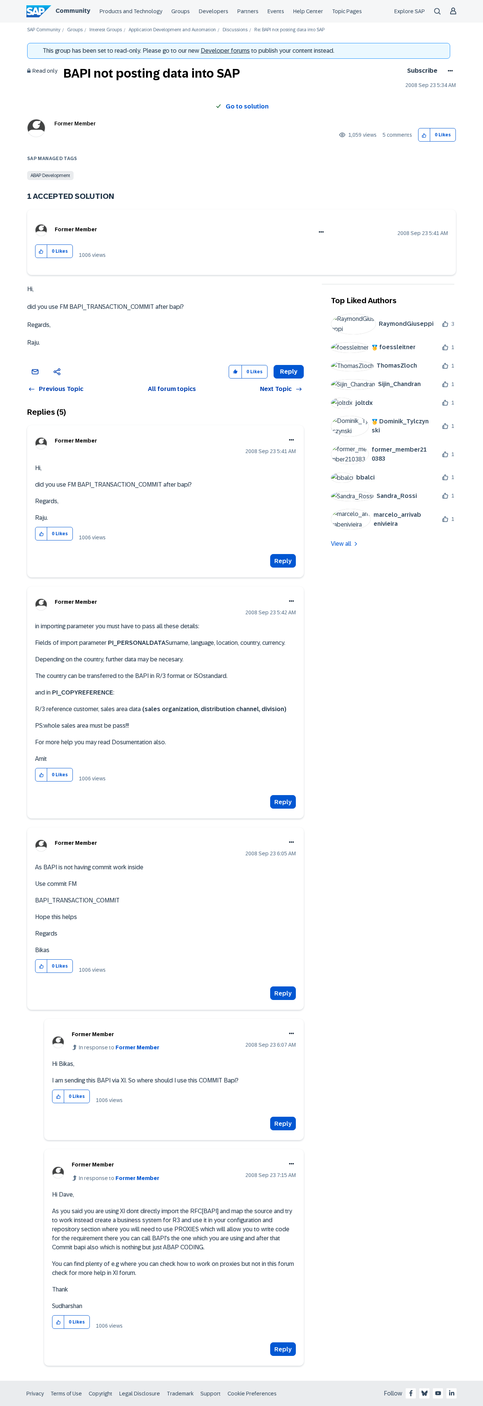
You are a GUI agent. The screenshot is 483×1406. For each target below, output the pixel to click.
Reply (283, 561)
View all (341, 543)
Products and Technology (131, 11)
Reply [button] (288, 371)
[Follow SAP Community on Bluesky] (424, 1393)
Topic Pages (347, 11)
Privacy (35, 1394)
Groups (180, 11)
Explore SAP (409, 11)
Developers (213, 11)
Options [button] (449, 70)
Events (276, 11)
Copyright (100, 1394)
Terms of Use (66, 1394)
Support (210, 1394)
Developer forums (225, 50)
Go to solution (247, 106)
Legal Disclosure (139, 1394)
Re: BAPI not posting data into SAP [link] (289, 29)
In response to (119, 1047)
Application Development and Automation (172, 29)
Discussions (235, 29)
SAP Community (43, 29)
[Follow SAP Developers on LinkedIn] (452, 1393)
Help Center (308, 11)
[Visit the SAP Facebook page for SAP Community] (411, 1393)
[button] (424, 135)
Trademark (180, 1394)
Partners (247, 11)
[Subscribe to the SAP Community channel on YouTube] (438, 1393)
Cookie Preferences (252, 1394)
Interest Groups (105, 29)
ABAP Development (50, 175)
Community (72, 11)
